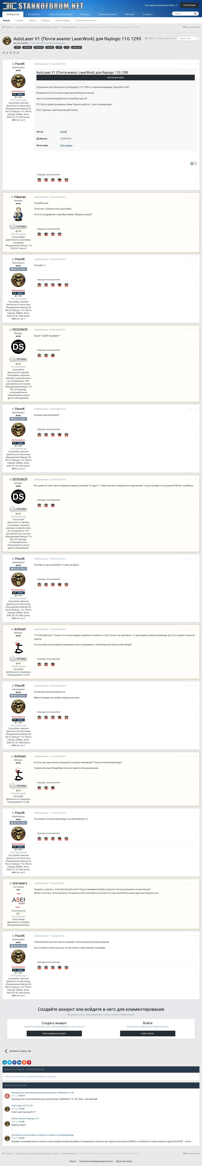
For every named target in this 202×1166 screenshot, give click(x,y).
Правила (45, 20)
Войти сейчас (147, 1033)
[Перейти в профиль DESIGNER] (18, 347)
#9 (196, 686)
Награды (84, 14)
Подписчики (184, 38)
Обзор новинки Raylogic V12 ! (25, 1118)
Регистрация (190, 5)
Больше (147, 14)
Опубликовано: (50, 64)
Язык (72, 1161)
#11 (195, 813)
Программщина (57, 43)
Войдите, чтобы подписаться (161, 38)
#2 (196, 197)
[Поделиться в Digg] (19, 1062)
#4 (196, 330)
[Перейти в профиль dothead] (18, 646)
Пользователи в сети (85, 20)
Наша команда (63, 20)
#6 (196, 479)
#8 (196, 629)
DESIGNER (19, 329)
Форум (6, 20)
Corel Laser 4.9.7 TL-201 (22, 1105)
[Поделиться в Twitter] (9, 1062)
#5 (196, 409)
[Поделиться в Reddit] (24, 1062)
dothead (20, 629)
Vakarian (20, 197)
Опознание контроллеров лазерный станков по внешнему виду (42, 1135)
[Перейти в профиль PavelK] (7, 40)
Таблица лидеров (107, 14)
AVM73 (22, 1095)
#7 (196, 559)
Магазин (129, 14)
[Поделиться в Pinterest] (29, 1062)
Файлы (32, 20)
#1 (196, 64)
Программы (66, 145)
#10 (195, 756)
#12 (195, 883)
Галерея (19, 20)
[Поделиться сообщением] (191, 64)
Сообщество (12, 14)
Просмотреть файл (115, 77)
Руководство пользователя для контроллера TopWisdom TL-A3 (42, 1092)
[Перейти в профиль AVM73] (7, 1096)
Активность (34, 14)
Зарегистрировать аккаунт (54, 1033)
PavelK (24, 43)
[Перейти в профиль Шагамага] (18, 900)
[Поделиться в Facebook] (14, 1062)
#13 (195, 936)
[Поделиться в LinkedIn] (4, 1062)
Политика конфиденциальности (96, 1161)
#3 (196, 259)
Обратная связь (124, 1161)
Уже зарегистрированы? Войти (160, 5)
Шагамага (19, 883)
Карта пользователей (60, 14)
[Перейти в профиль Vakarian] (18, 214)
